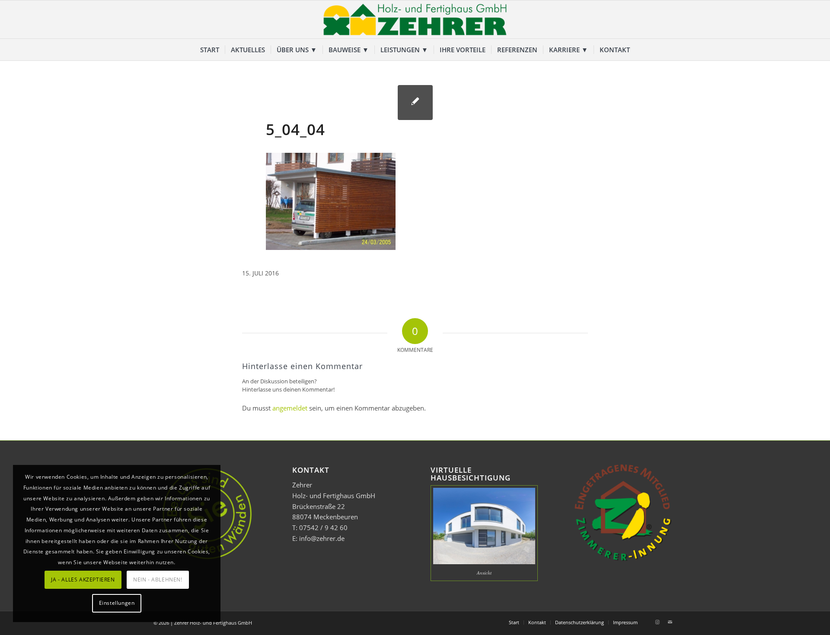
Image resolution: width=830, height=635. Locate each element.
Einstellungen (117, 603)
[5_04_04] (415, 102)
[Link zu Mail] (670, 622)
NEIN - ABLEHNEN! (157, 579)
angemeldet (289, 408)
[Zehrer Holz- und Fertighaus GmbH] (415, 19)
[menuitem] (210, 49)
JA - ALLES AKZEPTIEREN (83, 579)
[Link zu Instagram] (657, 622)
